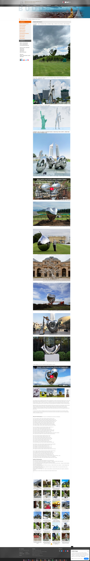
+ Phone (20, 555)
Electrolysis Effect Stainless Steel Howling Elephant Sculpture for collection (56, 489)
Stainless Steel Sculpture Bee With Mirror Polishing (65, 510)
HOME (22, 5)
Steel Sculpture (22, 28)
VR (61, 5)
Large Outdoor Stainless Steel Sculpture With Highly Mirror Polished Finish (37, 521)
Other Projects (22, 38)
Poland (47, 560)
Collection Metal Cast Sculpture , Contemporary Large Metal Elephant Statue (56, 521)
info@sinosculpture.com (39, 555)
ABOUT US (28, 5)
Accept (86, 558)
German (34, 560)
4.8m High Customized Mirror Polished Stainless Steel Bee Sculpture (37, 489)
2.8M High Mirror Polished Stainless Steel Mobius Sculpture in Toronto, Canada (47, 489)
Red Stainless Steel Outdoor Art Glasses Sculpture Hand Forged (37, 542)
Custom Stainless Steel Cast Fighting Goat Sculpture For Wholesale (66, 500)
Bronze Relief (22, 36)
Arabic (54, 560)
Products (29, 19)
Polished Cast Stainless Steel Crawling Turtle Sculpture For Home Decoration (37, 500)
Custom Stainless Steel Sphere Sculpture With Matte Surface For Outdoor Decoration (66, 521)
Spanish (42, 560)
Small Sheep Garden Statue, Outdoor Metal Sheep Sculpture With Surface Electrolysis (47, 532)
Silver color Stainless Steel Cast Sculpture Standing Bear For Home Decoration (56, 500)
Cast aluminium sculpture (24, 33)
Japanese (25, 560)
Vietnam (62, 560)
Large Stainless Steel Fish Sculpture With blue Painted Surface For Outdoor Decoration (56, 532)
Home (26, 19)
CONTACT (56, 5)
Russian (30, 560)
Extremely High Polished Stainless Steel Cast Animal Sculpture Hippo (47, 521)
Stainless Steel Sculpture (24, 23)
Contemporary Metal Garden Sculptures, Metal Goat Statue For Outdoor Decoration (37, 532)
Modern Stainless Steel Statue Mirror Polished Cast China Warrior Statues (47, 542)
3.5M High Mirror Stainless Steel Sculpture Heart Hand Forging (47, 510)
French (38, 560)
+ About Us (21, 552)
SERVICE (35, 5)
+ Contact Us (27, 553)
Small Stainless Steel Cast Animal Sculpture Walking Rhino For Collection (47, 500)
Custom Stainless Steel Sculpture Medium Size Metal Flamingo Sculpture (56, 510)
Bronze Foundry (22, 30)
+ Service (26, 552)
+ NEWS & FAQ (21, 553)
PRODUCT (41, 5)
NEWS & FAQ (49, 5)
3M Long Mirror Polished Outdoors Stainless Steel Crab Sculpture (65, 489)
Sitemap (51, 558)
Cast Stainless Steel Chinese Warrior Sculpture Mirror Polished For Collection (66, 542)
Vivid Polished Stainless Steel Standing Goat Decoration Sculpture (37, 510)
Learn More (83, 556)
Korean (58, 560)
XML (53, 558)
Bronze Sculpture (23, 25)
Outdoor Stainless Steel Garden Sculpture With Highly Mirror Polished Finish (66, 532)
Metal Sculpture (22, 31)
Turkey (66, 560)
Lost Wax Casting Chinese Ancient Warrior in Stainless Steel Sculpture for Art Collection (56, 542)
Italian (50, 560)
